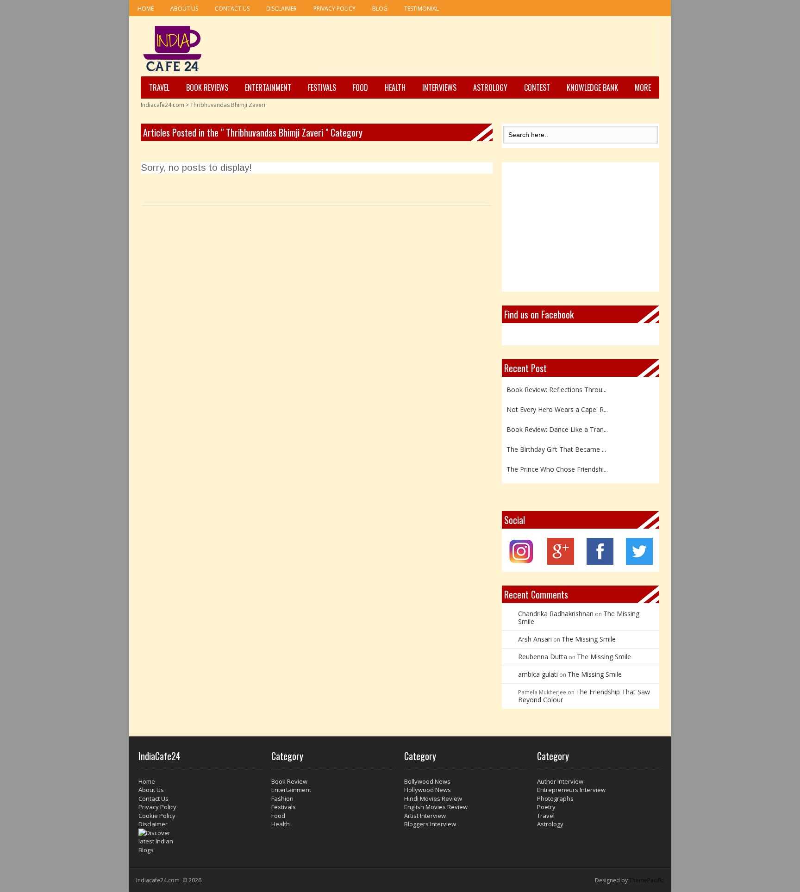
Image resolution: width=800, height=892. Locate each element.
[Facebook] (600, 562)
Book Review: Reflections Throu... (556, 388)
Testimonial (421, 8)
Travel (159, 87)
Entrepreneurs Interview (571, 790)
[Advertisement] (490, 47)
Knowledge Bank (592, 87)
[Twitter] (639, 562)
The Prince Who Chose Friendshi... (557, 467)
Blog (380, 8)
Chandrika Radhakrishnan (556, 613)
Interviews (439, 87)
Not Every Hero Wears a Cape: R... (557, 408)
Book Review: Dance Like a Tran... (557, 428)
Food (360, 87)
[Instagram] (521, 562)
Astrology (490, 87)
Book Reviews (207, 87)
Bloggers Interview (430, 824)
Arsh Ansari (535, 639)
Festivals (322, 87)
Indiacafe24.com (162, 105)
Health (395, 87)
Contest (537, 87)
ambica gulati (538, 674)
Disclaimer (281, 8)
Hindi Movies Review (433, 798)
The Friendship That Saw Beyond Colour (584, 695)
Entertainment (268, 87)
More (643, 87)
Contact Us (232, 8)
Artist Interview (425, 815)
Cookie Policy (156, 815)
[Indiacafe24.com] (172, 48)
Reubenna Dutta (542, 656)
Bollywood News (427, 781)
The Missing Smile (589, 639)
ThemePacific (646, 880)
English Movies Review (436, 807)
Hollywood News (427, 790)
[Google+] (560, 562)
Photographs (555, 798)
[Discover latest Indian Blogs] (200, 842)
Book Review (289, 781)
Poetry (546, 807)
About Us (184, 8)
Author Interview (560, 781)
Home (146, 8)
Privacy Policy (334, 8)
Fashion (282, 798)
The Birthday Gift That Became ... (556, 447)
